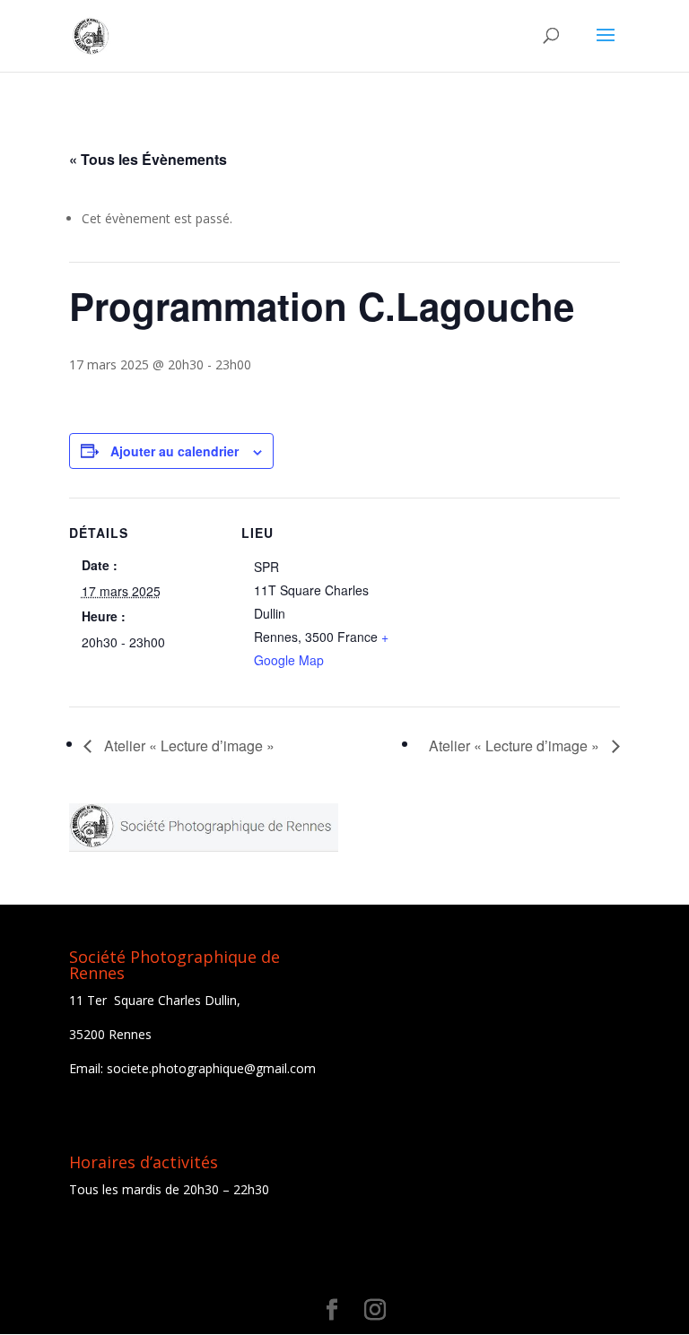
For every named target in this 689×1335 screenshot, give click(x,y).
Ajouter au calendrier (174, 451)
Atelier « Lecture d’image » (187, 745)
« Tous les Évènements (148, 159)
